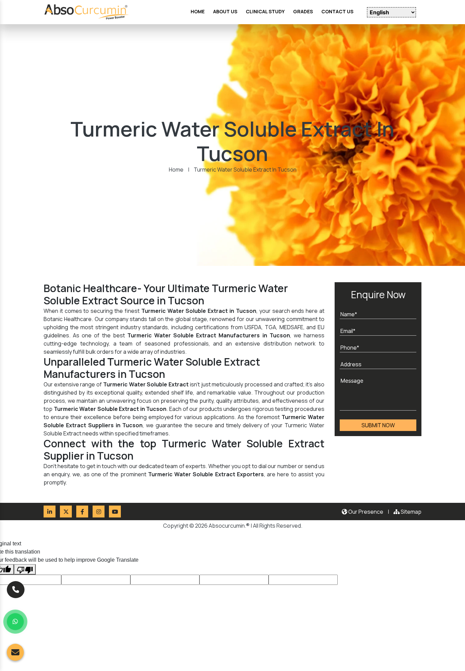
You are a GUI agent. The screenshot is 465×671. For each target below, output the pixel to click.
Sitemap (410, 511)
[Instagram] (99, 511)
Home (176, 169)
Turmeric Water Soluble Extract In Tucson (245, 169)
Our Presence (365, 511)
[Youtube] (115, 511)
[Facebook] (82, 511)
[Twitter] (66, 511)
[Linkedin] (49, 511)
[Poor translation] (25, 569)
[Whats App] (15, 621)
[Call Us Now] (16, 588)
